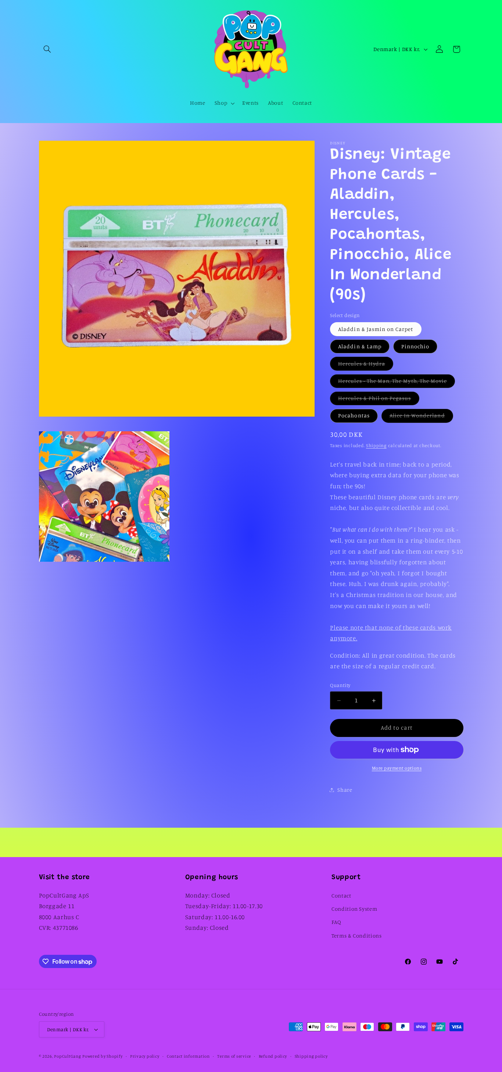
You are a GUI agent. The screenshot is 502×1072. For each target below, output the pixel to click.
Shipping (376, 445)
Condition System (354, 909)
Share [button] (344, 790)
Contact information (188, 1056)
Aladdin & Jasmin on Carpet (375, 329)
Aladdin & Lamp (359, 346)
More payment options (397, 768)
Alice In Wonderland (421, 417)
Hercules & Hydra (365, 365)
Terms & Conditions (356, 935)
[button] (47, 49)
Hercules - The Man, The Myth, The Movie (396, 382)
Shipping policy (311, 1056)
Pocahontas (354, 416)
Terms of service (234, 1056)
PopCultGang (67, 1056)
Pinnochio (415, 346)
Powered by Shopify (102, 1056)
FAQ (336, 922)
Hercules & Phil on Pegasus (378, 400)
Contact (341, 895)
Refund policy (273, 1056)
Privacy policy (144, 1056)
